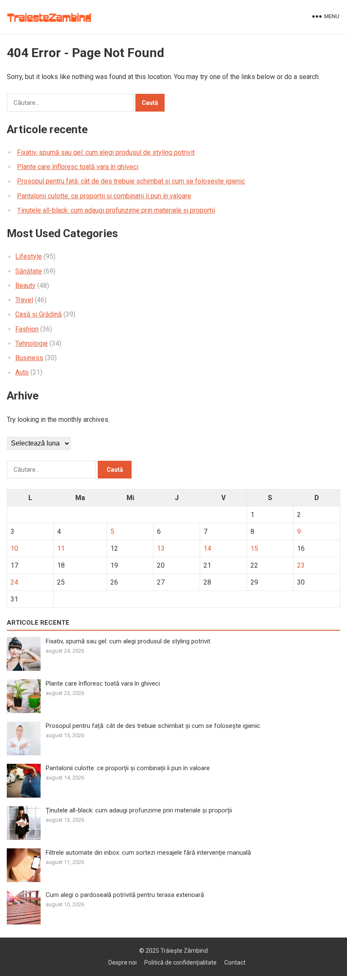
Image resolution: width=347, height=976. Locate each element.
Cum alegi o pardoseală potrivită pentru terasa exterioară (125, 895)
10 (14, 548)
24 (14, 582)
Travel (24, 300)
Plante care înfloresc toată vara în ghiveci (77, 167)
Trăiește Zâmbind (184, 950)
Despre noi (122, 962)
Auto (22, 372)
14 (207, 548)
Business (29, 358)
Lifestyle (28, 256)
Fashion (27, 329)
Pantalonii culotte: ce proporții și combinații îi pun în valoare (104, 196)
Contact (234, 962)
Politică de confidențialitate (180, 962)
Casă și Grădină (38, 314)
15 (254, 548)
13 (161, 548)
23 (301, 565)
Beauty (25, 286)
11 (61, 548)
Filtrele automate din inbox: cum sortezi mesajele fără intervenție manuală (148, 852)
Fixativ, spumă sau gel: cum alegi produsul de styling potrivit (106, 152)
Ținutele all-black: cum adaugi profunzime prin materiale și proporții (116, 210)
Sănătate (28, 271)
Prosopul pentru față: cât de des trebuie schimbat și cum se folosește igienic (131, 181)
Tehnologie (31, 343)
